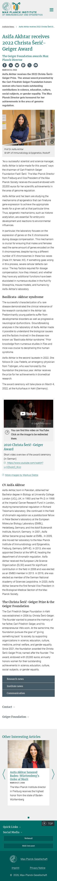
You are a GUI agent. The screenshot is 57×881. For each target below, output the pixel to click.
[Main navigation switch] (51, 10)
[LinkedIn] (11, 65)
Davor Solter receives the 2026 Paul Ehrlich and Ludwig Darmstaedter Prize (28, 776)
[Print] (35, 65)
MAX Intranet (28, 846)
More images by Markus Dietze (21, 475)
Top (50, 823)
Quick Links (11, 826)
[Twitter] (29, 65)
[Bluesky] (17, 65)
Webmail (28, 838)
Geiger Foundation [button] (14, 716)
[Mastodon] (23, 65)
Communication (16, 693)
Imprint (15, 867)
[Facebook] (4, 65)
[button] (52, 142)
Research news (15, 679)
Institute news (15, 686)
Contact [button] (7, 706)
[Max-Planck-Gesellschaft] (15, 859)
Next (53, 774)
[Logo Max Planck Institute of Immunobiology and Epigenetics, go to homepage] (22, 9)
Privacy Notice (37, 867)
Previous (4, 774)
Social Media (11, 832)
